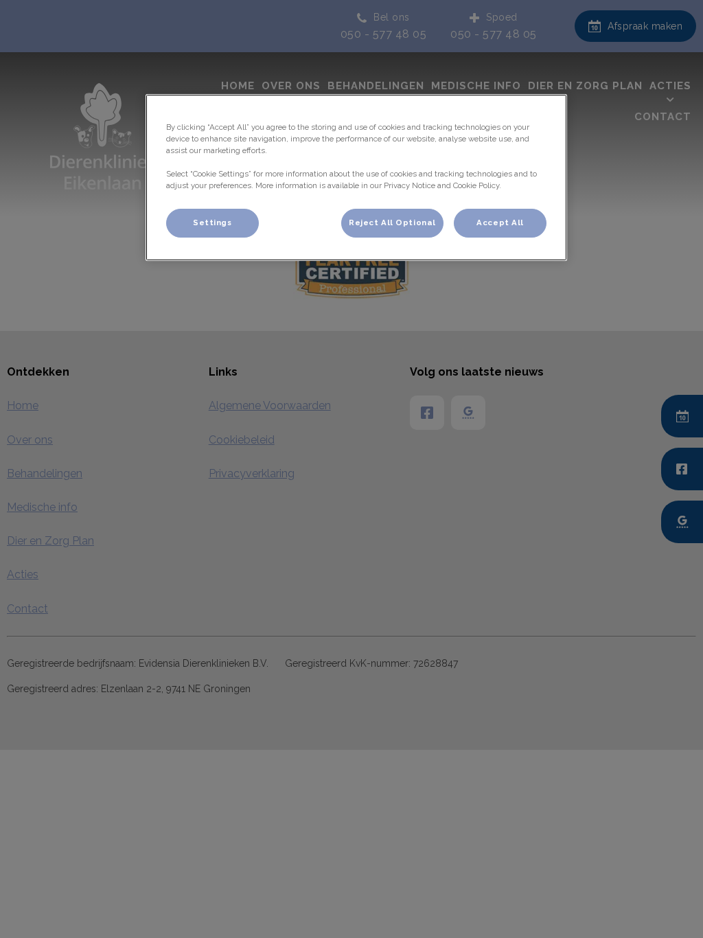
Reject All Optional (392, 222)
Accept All (500, 222)
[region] (356, 177)
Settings (212, 222)
